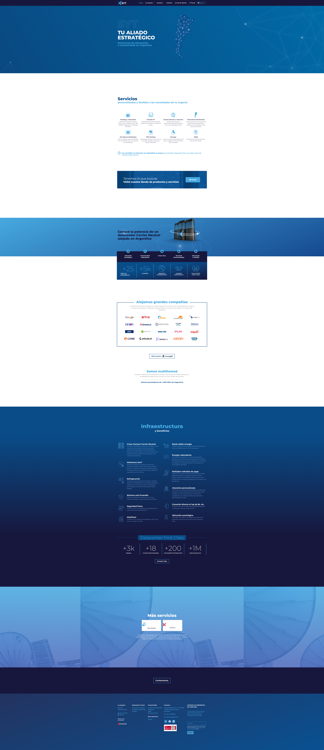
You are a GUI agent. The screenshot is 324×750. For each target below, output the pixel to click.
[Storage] (173, 132)
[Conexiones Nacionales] (196, 115)
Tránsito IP (151, 119)
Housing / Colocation (128, 119)
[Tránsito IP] (151, 115)
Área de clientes (181, 3)
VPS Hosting (151, 137)
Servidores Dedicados (128, 137)
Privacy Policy (198, 727)
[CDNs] (196, 132)
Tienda (193, 3)
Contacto (169, 3)
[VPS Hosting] (151, 132)
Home (141, 3)
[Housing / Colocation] (128, 115)
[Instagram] (166, 721)
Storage (173, 137)
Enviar (190, 732)
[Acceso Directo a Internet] (173, 115)
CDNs (196, 137)
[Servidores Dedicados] (128, 132)
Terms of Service (191, 728)
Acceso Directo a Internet (173, 119)
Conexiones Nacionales (196, 119)
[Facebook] (169, 721)
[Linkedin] (173, 721)
